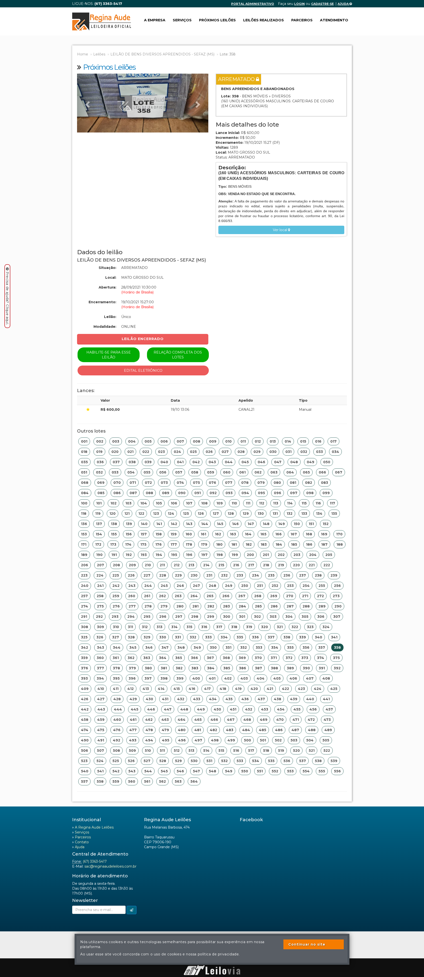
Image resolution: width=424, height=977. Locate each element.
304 (289, 616)
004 (132, 441)
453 (264, 709)
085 (101, 493)
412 (130, 689)
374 (320, 658)
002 (99, 441)
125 (186, 513)
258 (100, 596)
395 (116, 678)
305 (305, 616)
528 (162, 761)
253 (290, 585)
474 (84, 730)
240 (84, 585)
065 (306, 472)
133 (304, 513)
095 (261, 493)
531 (209, 761)
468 (247, 719)
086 (117, 493)
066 (322, 472)
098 (310, 493)
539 (334, 761)
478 (149, 730)
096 (277, 493)
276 (116, 606)
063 (274, 472)
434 (213, 699)
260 (131, 596)
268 (257, 596)
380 (148, 668)
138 (114, 524)
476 (116, 730)
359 (84, 658)
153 (84, 534)
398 (164, 678)
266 (225, 596)
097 (293, 493)
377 (100, 668)
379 (132, 668)
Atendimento (334, 20)
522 (326, 750)
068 (84, 482)
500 (247, 740)
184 (279, 544)
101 (99, 503)
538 (318, 761)
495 (165, 740)
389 (290, 668)
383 (194, 668)
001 (84, 441)
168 (309, 534)
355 (290, 647)
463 (165, 719)
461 (133, 719)
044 (229, 462)
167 (294, 534)
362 (131, 658)
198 (219, 555)
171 (83, 544)
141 (159, 524)
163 (233, 534)
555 (321, 771)
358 (337, 647)
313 (159, 627)
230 (194, 575)
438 (277, 699)
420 (254, 689)
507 (100, 750)
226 (131, 575)
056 (162, 472)
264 (194, 596)
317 (219, 627)
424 (317, 689)
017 (333, 441)
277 (132, 606)
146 (235, 524)
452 (248, 709)
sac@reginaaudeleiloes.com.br (110, 866)
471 (295, 719)
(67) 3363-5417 (95, 861)
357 (321, 647)
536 (286, 761)
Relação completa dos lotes (178, 354)
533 (240, 761)
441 (326, 699)
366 (194, 658)
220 (296, 565)
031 (288, 451)
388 (274, 668)
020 (115, 451)
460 (117, 719)
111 (248, 503)
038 (132, 462)
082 (308, 482)
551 (260, 771)
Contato (82, 842)
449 (201, 709)
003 (115, 441)
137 (99, 524)
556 (337, 771)
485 (262, 730)
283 (226, 606)
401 (212, 678)
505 (325, 740)
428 (117, 699)
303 (273, 616)
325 (84, 637)
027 (225, 451)
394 (100, 678)
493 (132, 740)
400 (196, 678)
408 (326, 678)
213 (191, 565)
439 (293, 699)
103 (128, 503)
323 (310, 627)
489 (328, 730)
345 (132, 647)
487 (295, 730)
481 (197, 730)
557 (84, 781)
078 (245, 482)
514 (206, 750)
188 (339, 544)
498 (215, 740)
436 (245, 699)
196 (189, 555)
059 (210, 472)
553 (290, 771)
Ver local (280, 230)
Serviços (182, 20)
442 (85, 709)
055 (147, 472)
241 (100, 585)
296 (162, 616)
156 (129, 534)
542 (115, 771)
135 (334, 513)
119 (98, 513)
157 (144, 534)
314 (174, 627)
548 (212, 771)
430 (149, 699)
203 (296, 555)
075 (196, 482)
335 (240, 637)
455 (297, 709)
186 (309, 544)
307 (336, 616)
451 (233, 709)
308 (84, 627)
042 (196, 462)
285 (258, 606)
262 (162, 596)
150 (297, 524)
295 (147, 616)
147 (251, 524)
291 (84, 616)
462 (149, 719)
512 (177, 750)
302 (257, 616)
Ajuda (343, 4)
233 (240, 575)
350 (213, 647)
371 (274, 658)
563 (178, 781)
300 (226, 616)
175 (143, 544)
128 (231, 513)
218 (266, 565)
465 (198, 719)
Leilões (99, 54)
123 (156, 513)
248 (212, 585)
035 (84, 462)
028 (241, 451)
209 (132, 565)
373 (304, 658)
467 (231, 719)
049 (310, 462)
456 (313, 709)
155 (114, 534)
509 (132, 750)
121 (127, 513)
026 (209, 451)
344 (116, 647)
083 (324, 482)
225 (115, 575)
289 (322, 606)
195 (174, 555)
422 (285, 689)
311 (130, 627)
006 (164, 441)
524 (100, 761)
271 (305, 596)
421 (270, 689)
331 (178, 637)
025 (193, 451)
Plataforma (212, 963)
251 (260, 585)
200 (250, 555)
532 (224, 761)
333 (208, 637)
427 (101, 699)
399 (180, 678)
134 (319, 513)
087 (133, 493)
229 (178, 575)
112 (261, 503)
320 (264, 627)
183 (264, 544)
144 (204, 524)
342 (84, 647)
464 (182, 719)
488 (312, 730)
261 (147, 596)
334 (224, 637)
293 (115, 616)
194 (159, 555)
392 (337, 668)
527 (147, 761)
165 (263, 534)
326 (99, 637)
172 (98, 544)
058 (194, 472)
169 (324, 534)
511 (162, 750)
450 (217, 709)
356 (306, 647)
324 (326, 627)
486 (279, 730)
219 (281, 565)
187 (324, 544)
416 (192, 689)
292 (99, 616)
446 (151, 709)
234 (255, 575)
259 (115, 596)
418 (223, 689)
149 (281, 524)
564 (194, 781)
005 (148, 441)
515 (221, 750)
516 (236, 750)
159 (174, 534)
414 (161, 689)
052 (99, 472)
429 (133, 699)
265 (210, 596)
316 (204, 627)
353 (259, 647)
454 (281, 709)
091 (197, 493)
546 (180, 771)
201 (266, 555)
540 (84, 771)
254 (306, 585)
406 (293, 678)
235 (271, 575)
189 (84, 555)
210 (148, 565)
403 (244, 678)
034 (335, 451)
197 (204, 555)
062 (258, 472)
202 (281, 555)
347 (165, 647)
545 (164, 771)
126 (201, 513)
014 (288, 441)
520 (296, 750)
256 (337, 585)
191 (114, 555)
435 (229, 699)
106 (174, 503)
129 (246, 513)
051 (84, 472)
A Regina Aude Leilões (94, 827)
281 (195, 606)
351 (228, 647)
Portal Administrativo (252, 4)
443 (101, 709)
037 (116, 462)
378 (116, 668)
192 (129, 555)
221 (312, 565)
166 (278, 534)
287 (290, 606)
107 (189, 503)
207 (100, 565)
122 (141, 513)
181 (234, 544)
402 (228, 678)
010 (228, 441)
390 (306, 668)
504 (310, 740)
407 (310, 678)
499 (231, 740)
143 (189, 524)
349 (197, 647)
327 (115, 637)
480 (182, 730)
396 (132, 678)
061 (242, 472)
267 (241, 596)
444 (118, 709)
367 (210, 658)
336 (255, 637)
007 (180, 441)
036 (100, 462)
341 (334, 637)
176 (158, 544)
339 (302, 637)
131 (275, 513)
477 (133, 730)
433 (196, 699)
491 (100, 740)
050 (326, 462)
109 (219, 503)
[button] (87, 103)
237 (302, 575)
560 (131, 781)
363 (146, 658)
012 (258, 441)
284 (242, 606)
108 (204, 503)
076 (212, 482)
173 (113, 544)
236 (286, 575)
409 (85, 689)
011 (243, 441)
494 (149, 740)
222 (326, 565)
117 (332, 503)
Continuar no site (306, 944)
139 (129, 524)
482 (213, 730)
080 (277, 482)
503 (294, 740)
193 (144, 555)
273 (336, 596)
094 (245, 493)
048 (294, 462)
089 (165, 493)
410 (100, 689)
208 (116, 565)
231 (209, 575)
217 (251, 565)
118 (83, 513)
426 (84, 699)
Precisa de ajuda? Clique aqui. (7, 298)
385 (226, 668)
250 (244, 585)
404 (261, 678)
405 (277, 678)
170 (339, 534)
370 (258, 658)
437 (261, 699)
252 (275, 585)
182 (249, 544)
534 (255, 761)
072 (148, 482)
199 (235, 555)
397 (148, 678)
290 (338, 606)
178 (189, 544)
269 (273, 596)
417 (207, 689)
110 (234, 503)
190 (99, 555)
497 (198, 740)
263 (178, 596)
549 (228, 771)
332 (193, 637)
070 (117, 482)
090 (182, 493)
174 (128, 544)
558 (100, 781)
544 (148, 771)
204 (313, 555)
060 (226, 472)
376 (84, 668)
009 (212, 441)
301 (242, 616)
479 (165, 730)
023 (161, 451)
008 (196, 441)
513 (191, 750)
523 (84, 761)
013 (273, 441)
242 (115, 585)
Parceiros (302, 20)
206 (84, 565)
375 (336, 658)
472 (311, 719)
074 (180, 482)
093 (229, 493)
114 (290, 503)
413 (146, 689)
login (299, 4)
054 (131, 472)
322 (295, 627)
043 (212, 462)
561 (147, 781)
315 (189, 627)
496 (182, 740)
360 (100, 658)
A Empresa (154, 20)
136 (84, 524)
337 (271, 637)
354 (274, 647)
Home (82, 54)
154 (99, 534)
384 (210, 668)
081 (293, 482)
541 (100, 771)
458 (84, 719)
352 (243, 647)
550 (244, 771)
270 (289, 596)
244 (148, 585)
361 (116, 658)
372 (289, 658)
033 (319, 451)
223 (84, 575)
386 (242, 668)
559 (115, 781)
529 (178, 761)
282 (210, 606)
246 (180, 585)
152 (326, 524)
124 (171, 513)
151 (311, 524)
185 (294, 544)
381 (164, 668)
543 (131, 771)
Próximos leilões (217, 20)
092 (213, 493)
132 (289, 513)
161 (203, 534)
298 (194, 616)
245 (164, 585)
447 (168, 709)
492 (116, 740)
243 (131, 585)
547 (196, 771)
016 (318, 441)
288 (306, 606)
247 (196, 585)
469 (263, 719)
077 (228, 482)
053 (115, 472)
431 (165, 699)
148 (266, 524)
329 (147, 637)
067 (338, 472)
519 (281, 750)
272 (320, 596)
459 (101, 719)
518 (266, 750)
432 (180, 699)
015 (303, 441)
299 (210, 616)
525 (115, 761)
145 (220, 524)
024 (177, 451)
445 (134, 709)
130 (261, 513)
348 (181, 647)
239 (334, 575)
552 (275, 771)
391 (322, 668)
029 (257, 451)
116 (318, 503)
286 (274, 606)
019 (99, 451)
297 (178, 616)
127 (216, 513)
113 (275, 503)
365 (178, 658)
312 (145, 627)
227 (147, 575)
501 (263, 740)
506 (84, 750)
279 (164, 606)
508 (116, 750)
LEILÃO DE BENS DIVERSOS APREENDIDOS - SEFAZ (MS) (162, 54)
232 (224, 575)
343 (100, 647)
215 (221, 565)
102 (113, 503)
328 (131, 637)
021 (130, 451)
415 (176, 689)
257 (84, 596)
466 (214, 719)
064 (290, 472)
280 (180, 606)
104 (143, 503)
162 (218, 534)
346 (149, 647)
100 (84, 503)
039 (148, 462)
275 (100, 606)
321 (280, 627)
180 (219, 544)
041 (180, 462)
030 (273, 451)
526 (131, 761)
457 (329, 709)
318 (234, 627)
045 (245, 462)
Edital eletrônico (143, 370)
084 (85, 493)
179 (204, 544)
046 (261, 462)
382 (179, 668)
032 (303, 451)
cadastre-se (322, 4)
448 (184, 709)
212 (177, 565)
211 (162, 565)
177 (174, 544)
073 (164, 482)
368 (226, 658)
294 (131, 616)
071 (133, 482)
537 (302, 761)
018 (84, 451)
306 (320, 616)
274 (84, 606)
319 (249, 627)
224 (100, 575)
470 (280, 719)
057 (178, 472)
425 (333, 689)
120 (112, 513)
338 (286, 637)
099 (326, 493)
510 (148, 750)
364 (162, 658)
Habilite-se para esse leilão (108, 354)
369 (242, 658)
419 (238, 689)
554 (306, 771)
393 (84, 678)
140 (144, 524)
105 (159, 503)
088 (149, 493)
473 (327, 719)
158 (159, 534)
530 (194, 761)
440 (310, 699)
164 (248, 534)
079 (261, 482)
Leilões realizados (263, 20)
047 (277, 462)
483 (229, 730)
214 (206, 565)
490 (85, 740)
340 (318, 637)
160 (189, 534)
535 (271, 761)
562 (162, 781)
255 (321, 585)
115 (304, 503)
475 (100, 730)
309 (100, 627)
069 (101, 482)
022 (145, 451)
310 (116, 627)
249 (228, 585)
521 (312, 750)
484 (246, 730)
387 (258, 668)
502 (278, 740)
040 (164, 462)
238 (318, 575)
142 (174, 524)
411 (116, 689)
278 (148, 606)
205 (328, 555)
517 (251, 750)
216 (236, 565)
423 (301, 689)
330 (162, 637)
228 (162, 575)
